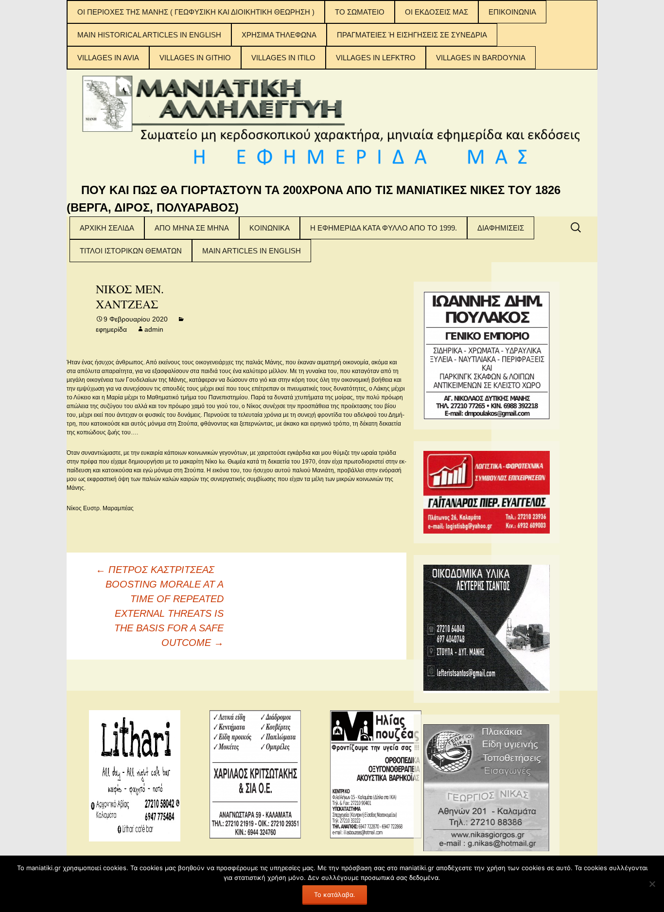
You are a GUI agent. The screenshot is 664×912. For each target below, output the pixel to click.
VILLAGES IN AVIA (108, 58)
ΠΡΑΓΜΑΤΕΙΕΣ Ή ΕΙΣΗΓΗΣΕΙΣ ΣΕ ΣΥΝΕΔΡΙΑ (412, 35)
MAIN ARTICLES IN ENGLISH (251, 251)
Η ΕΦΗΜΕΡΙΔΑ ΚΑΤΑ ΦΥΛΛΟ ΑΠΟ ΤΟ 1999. (383, 228)
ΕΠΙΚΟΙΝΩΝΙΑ (512, 12)
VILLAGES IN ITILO (283, 58)
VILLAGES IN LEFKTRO (376, 58)
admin (153, 329)
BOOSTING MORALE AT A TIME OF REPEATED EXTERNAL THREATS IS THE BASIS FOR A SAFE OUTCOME (164, 613)
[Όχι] (652, 884)
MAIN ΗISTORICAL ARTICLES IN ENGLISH (149, 35)
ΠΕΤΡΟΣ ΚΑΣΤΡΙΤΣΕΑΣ (155, 569)
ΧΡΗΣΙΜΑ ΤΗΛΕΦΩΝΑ (279, 35)
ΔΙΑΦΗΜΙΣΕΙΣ (500, 228)
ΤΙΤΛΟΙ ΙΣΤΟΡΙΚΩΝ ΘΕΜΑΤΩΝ (131, 251)
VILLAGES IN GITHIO (195, 58)
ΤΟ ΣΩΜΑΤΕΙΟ (359, 12)
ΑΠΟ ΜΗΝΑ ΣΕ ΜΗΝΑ (192, 228)
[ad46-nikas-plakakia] (486, 787)
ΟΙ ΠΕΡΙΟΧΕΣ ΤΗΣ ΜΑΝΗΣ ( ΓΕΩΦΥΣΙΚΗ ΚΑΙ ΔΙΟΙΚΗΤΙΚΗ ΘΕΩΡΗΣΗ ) (196, 12)
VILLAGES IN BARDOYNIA (480, 58)
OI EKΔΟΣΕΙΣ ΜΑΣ (436, 12)
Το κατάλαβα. (334, 894)
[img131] (486, 492)
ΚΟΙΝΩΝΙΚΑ (269, 228)
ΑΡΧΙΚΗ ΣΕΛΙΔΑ (107, 228)
